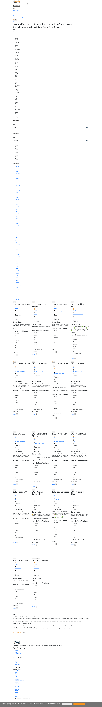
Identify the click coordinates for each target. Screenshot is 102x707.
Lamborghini (18, 244)
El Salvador (17, 683)
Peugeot (17, 266)
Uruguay (17, 696)
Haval (17, 230)
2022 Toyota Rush (59, 433)
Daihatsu (18, 202)
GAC (16, 221)
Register (16, 662)
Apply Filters (16, 120)
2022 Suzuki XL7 (78, 363)
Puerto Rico (17, 695)
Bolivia (16, 673)
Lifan (17, 247)
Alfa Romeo (18, 185)
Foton (17, 218)
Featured (35, 558)
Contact (16, 650)
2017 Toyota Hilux (40, 560)
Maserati (18, 256)
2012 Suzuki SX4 (20, 492)
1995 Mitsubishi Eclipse (39, 305)
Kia (16, 176)
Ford (17, 171)
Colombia (17, 677)
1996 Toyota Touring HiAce (61, 364)
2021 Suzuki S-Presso (77, 305)
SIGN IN (14, 21)
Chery (17, 192)
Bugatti (17, 187)
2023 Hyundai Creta (21, 304)
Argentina (17, 670)
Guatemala (17, 685)
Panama (16, 690)
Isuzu (17, 232)
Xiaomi (17, 299)
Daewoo (17, 199)
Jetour (17, 237)
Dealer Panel (17, 664)
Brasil (16, 675)
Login (16, 661)
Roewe (17, 273)
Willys (17, 296)
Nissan (17, 180)
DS (16, 209)
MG (16, 261)
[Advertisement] (51, 425)
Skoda (17, 280)
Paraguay (17, 692)
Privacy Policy (18, 653)
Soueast (17, 282)
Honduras (17, 686)
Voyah (17, 294)
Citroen (17, 195)
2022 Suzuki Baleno (21, 363)
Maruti (17, 254)
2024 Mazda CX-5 (78, 433)
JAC (16, 235)
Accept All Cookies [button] (79, 704)
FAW (16, 211)
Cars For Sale (16, 10)
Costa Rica (17, 679)
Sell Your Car (15, 13)
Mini (17, 263)
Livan (17, 249)
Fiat (16, 216)
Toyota (17, 166)
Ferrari (17, 214)
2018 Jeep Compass (60, 492)
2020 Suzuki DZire (20, 560)
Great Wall (18, 225)
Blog (14, 15)
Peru (16, 693)
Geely (17, 223)
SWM (17, 292)
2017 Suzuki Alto (39, 363)
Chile (16, 676)
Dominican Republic (19, 680)
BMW (17, 183)
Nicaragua (17, 689)
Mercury (17, 259)
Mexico (16, 687)
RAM (17, 268)
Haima (17, 228)
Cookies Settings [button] (67, 704)
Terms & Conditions (19, 655)
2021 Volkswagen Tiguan (39, 434)
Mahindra (18, 251)
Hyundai (17, 178)
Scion (17, 275)
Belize (16, 672)
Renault (17, 270)
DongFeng (18, 206)
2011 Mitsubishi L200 (78, 493)
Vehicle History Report (18, 17)
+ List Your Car (16, 5)
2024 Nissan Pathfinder (37, 493)
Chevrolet (18, 173)
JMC (16, 242)
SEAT (17, 278)
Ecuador (16, 682)
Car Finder (17, 660)
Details (14, 355)
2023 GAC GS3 (19, 433)
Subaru (17, 287)
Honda (17, 168)
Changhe (18, 190)
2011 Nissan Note (59, 304)
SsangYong (18, 285)
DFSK (17, 204)
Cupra (17, 197)
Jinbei (17, 240)
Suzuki (17, 289)
